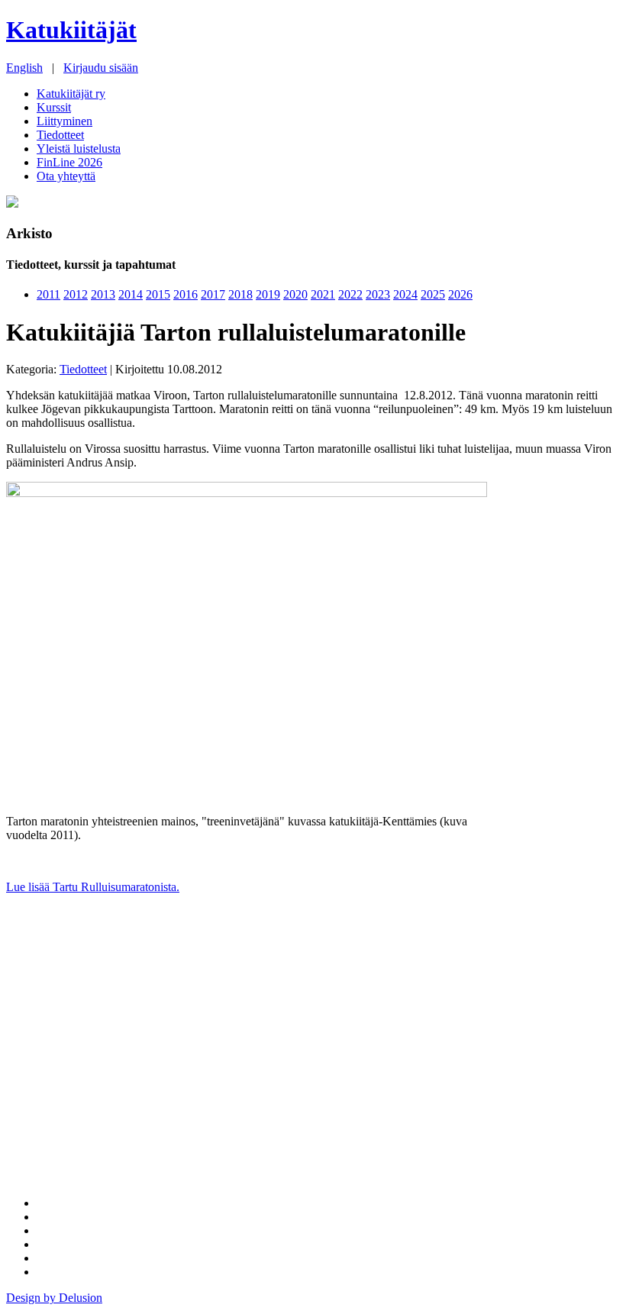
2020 (295, 294)
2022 (350, 294)
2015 (158, 294)
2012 (75, 294)
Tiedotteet (60, 134)
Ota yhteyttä (66, 176)
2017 (213, 294)
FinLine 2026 (69, 162)
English (24, 67)
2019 (268, 294)
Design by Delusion (54, 1297)
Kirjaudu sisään (100, 67)
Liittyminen (64, 121)
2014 (130, 294)
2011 (48, 294)
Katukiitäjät (71, 30)
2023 (378, 294)
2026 (460, 294)
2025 (433, 294)
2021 (323, 294)
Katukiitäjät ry (71, 93)
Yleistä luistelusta (79, 148)
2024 (405, 294)
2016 (185, 294)
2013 (103, 294)
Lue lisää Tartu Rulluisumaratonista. (92, 886)
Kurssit (54, 107)
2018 (240, 294)
